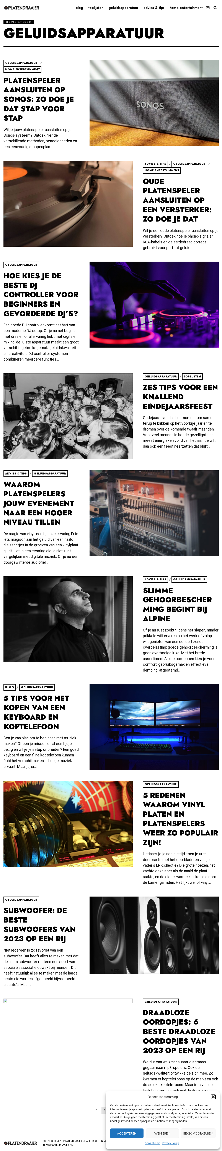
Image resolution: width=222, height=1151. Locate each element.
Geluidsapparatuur (123, 7)
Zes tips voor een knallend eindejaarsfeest (180, 396)
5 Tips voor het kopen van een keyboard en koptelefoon (36, 712)
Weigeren (162, 1133)
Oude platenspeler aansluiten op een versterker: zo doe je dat (177, 200)
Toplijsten (95, 7)
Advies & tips (154, 7)
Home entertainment (186, 7)
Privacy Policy (170, 1143)
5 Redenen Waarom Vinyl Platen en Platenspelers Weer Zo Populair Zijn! (180, 819)
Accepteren (127, 1133)
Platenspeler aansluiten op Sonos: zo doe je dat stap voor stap (38, 99)
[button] (213, 1097)
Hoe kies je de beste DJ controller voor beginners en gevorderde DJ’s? (40, 294)
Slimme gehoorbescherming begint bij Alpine (177, 604)
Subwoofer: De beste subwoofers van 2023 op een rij (39, 924)
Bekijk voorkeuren (198, 1133)
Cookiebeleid (152, 1143)
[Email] (208, 7)
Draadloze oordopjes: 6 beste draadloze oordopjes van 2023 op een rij (179, 1031)
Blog (79, 7)
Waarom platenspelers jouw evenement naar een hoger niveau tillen (38, 503)
